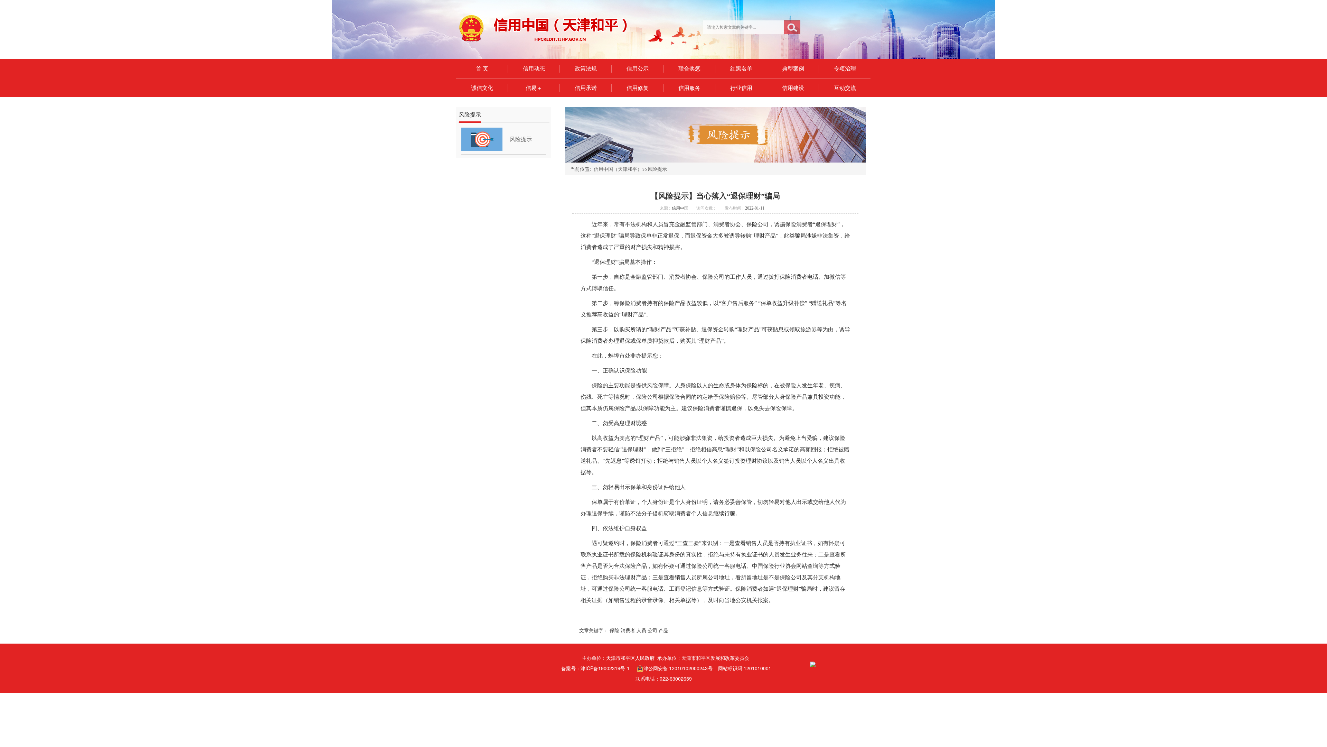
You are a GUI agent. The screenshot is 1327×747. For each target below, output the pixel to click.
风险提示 (521, 139)
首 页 (482, 68)
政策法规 (586, 68)
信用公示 (638, 68)
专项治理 (845, 68)
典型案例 (793, 68)
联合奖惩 (689, 68)
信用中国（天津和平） (618, 168)
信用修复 (638, 88)
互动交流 (845, 88)
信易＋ (534, 88)
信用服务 (689, 88)
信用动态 (534, 68)
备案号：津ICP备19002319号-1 (595, 668)
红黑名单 (741, 68)
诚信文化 (482, 88)
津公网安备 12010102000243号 (678, 668)
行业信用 (741, 88)
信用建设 (793, 88)
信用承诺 (586, 88)
